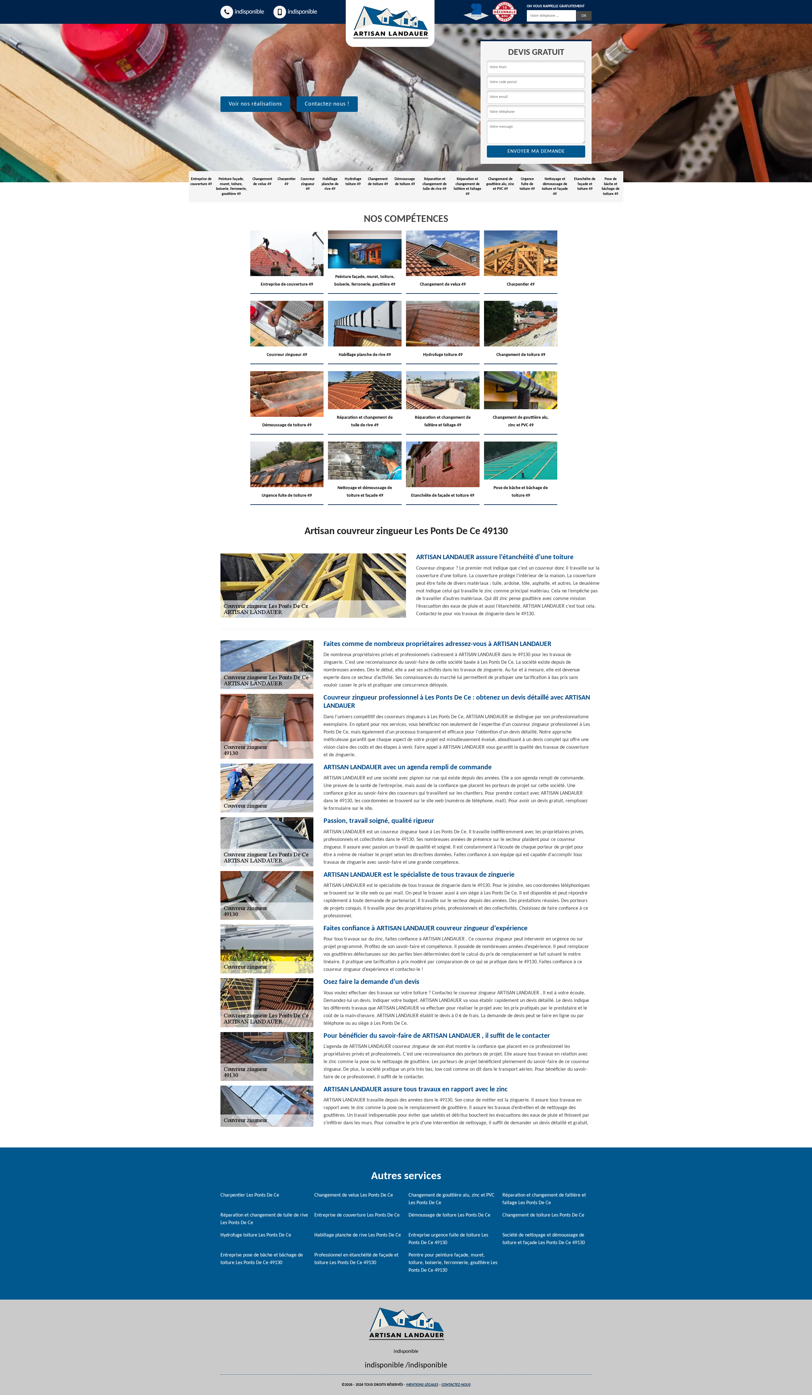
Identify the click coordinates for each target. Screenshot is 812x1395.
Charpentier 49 (287, 181)
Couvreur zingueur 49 (308, 184)
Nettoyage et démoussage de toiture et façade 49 (555, 186)
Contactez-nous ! (327, 104)
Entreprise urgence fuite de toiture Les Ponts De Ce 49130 (448, 1239)
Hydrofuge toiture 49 (353, 181)
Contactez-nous (456, 1385)
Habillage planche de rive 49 (330, 184)
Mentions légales (422, 1385)
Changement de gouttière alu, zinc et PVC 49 (500, 184)
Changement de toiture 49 (378, 181)
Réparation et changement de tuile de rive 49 (434, 184)
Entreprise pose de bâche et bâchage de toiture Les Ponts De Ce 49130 (261, 1259)
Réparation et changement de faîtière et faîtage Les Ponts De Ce (544, 1199)
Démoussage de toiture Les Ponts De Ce (449, 1215)
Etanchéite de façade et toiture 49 (584, 184)
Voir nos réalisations (255, 104)
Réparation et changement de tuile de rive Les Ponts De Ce (264, 1219)
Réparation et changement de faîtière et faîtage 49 (467, 186)
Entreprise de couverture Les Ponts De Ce (357, 1215)
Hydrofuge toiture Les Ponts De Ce (255, 1235)
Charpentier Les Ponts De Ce (249, 1195)
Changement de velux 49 (262, 181)
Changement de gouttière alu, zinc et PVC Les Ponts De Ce (451, 1199)
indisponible (249, 12)
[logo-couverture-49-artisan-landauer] (406, 1323)
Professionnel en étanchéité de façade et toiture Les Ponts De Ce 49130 (356, 1259)
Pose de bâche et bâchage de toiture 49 (610, 186)
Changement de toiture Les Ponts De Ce (543, 1215)
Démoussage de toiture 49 (405, 181)
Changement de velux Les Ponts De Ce (353, 1195)
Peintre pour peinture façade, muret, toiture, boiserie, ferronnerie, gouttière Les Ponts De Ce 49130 (453, 1263)
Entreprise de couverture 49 (201, 181)
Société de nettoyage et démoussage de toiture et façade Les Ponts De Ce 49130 (543, 1239)
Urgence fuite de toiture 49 (527, 184)
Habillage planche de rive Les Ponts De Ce (357, 1235)
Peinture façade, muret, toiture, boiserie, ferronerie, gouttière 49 (231, 186)
